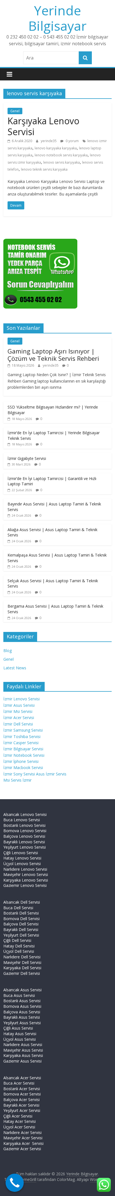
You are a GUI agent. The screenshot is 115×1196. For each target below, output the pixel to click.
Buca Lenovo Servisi (21, 819)
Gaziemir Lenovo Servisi (25, 885)
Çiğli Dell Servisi (17, 940)
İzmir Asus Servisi (19, 705)
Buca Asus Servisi (19, 995)
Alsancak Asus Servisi (22, 989)
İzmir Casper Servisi (21, 742)
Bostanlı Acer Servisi (21, 1088)
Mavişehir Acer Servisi (22, 1137)
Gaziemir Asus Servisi (22, 1061)
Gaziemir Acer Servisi (22, 1148)
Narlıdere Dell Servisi (21, 956)
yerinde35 (49, 141)
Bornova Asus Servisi (22, 1006)
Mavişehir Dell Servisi (22, 962)
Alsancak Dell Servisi (21, 902)
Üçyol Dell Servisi (18, 951)
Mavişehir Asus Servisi (23, 1050)
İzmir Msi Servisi (17, 711)
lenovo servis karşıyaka (61, 162)
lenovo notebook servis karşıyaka (61, 155)
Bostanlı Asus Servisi (21, 1000)
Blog (7, 650)
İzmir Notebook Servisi (23, 755)
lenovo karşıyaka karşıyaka (56, 148)
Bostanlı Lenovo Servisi (24, 825)
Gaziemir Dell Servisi (21, 973)
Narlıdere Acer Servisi (22, 1132)
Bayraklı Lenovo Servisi (24, 841)
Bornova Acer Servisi (22, 1094)
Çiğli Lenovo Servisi (20, 852)
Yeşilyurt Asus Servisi (22, 1022)
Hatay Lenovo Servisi (22, 858)
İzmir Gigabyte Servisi (27, 458)
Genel (15, 111)
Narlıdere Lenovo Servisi (25, 869)
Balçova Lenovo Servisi (24, 836)
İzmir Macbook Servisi (23, 767)
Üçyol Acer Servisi (19, 1127)
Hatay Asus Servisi (19, 1033)
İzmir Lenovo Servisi (21, 698)
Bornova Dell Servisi (21, 918)
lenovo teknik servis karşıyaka (44, 169)
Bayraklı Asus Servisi (21, 1017)
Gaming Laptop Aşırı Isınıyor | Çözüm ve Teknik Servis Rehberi (53, 354)
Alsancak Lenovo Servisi (25, 814)
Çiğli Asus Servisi (18, 1028)
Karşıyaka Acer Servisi (23, 1143)
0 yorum (72, 141)
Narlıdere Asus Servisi (22, 1044)
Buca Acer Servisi (18, 1083)
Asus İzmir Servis (51, 774)
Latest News (14, 667)
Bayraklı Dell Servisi (20, 929)
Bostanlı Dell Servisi (21, 913)
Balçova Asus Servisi (21, 1011)
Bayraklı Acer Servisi (21, 1105)
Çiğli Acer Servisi (17, 1116)
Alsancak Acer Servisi (22, 1077)
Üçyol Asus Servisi (19, 1039)
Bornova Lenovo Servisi (24, 830)
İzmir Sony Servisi (19, 774)
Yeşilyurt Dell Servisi (21, 935)
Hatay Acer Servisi (19, 1121)
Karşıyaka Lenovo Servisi (43, 126)
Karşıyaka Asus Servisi (23, 1055)
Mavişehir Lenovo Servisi (25, 874)
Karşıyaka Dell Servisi (22, 967)
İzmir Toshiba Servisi (21, 736)
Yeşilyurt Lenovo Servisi (24, 847)
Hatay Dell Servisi (19, 946)
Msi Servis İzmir (17, 780)
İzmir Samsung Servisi (23, 730)
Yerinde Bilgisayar (57, 18)
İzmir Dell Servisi (18, 724)
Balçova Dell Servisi (21, 924)
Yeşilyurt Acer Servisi (21, 1110)
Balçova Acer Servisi (21, 1099)
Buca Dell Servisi (18, 907)
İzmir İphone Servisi (21, 761)
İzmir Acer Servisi (18, 717)
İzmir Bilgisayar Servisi (23, 748)
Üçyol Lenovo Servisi (22, 863)
